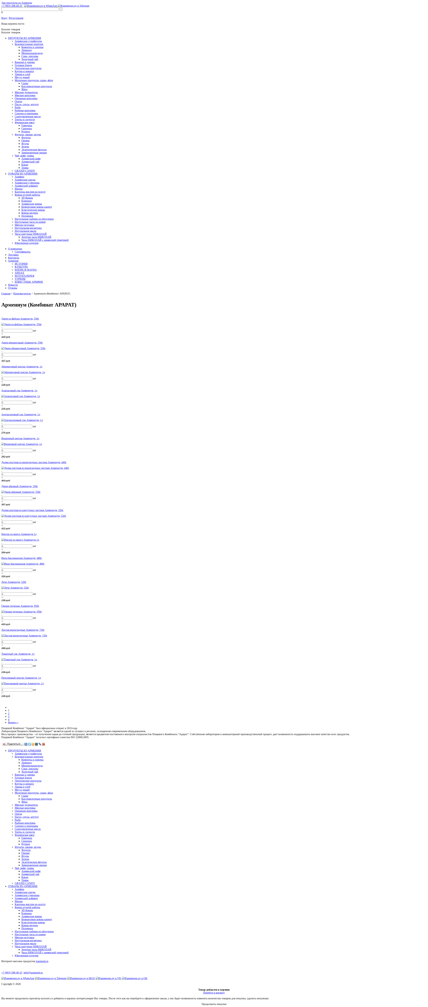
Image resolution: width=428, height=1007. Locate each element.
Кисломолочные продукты (36, 86)
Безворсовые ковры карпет (36, 206)
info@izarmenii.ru (33, 972)
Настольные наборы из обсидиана (34, 218)
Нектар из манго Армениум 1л (18, 534)
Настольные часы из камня (30, 221)
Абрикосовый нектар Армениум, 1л (21, 366)
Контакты (13, 257)
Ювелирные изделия (26, 243)
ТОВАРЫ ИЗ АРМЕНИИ (22, 173)
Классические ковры (33, 209)
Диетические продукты (28, 68)
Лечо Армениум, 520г (13, 582)
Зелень (25, 146)
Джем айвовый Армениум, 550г (19, 486)
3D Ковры (27, 197)
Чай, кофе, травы (24, 155)
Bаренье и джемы (25, 62)
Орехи (18, 101)
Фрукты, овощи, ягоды (28, 134)
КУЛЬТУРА (21, 266)
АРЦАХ (19, 272)
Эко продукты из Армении (16, 2)
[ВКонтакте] (26, 744)
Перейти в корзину (214, 992)
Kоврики (26, 200)
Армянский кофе (31, 158)
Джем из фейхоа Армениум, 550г (20, 318)
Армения (13, 260)
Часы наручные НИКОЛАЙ (31, 234)
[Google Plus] (43, 744)
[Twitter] (29, 744)
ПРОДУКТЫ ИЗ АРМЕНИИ (24, 38)
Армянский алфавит (26, 185)
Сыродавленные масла (28, 116)
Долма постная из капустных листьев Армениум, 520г (32, 510)
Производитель (22, 293)
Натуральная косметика (28, 228)
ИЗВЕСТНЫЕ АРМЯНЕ (29, 281)
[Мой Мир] (36, 744)
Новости (13, 284)
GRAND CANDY (25, 170)
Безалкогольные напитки (29, 44)
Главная (5, 293)
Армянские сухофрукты (28, 41)
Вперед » (13, 722)
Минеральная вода (32, 53)
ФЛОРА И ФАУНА (26, 269)
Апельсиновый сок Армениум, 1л (20, 414)
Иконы (19, 188)
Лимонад (26, 50)
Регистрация (16, 18)
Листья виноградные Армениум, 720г (23, 629)
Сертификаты (22, 251)
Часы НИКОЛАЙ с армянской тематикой (45, 240)
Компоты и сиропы (32, 47)
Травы (25, 167)
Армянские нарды (25, 179)
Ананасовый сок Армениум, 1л (19, 390)
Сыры (24, 83)
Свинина (26, 128)
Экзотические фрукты (34, 149)
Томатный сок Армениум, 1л (17, 653)
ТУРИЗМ (20, 278)
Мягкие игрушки (24, 224)
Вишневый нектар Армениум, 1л (20, 438)
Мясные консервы (25, 95)
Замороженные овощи (34, 152)
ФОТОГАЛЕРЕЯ (24, 275)
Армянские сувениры (27, 182)
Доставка (13, 254)
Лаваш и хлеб (22, 74)
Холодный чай (29, 59)
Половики (27, 215)
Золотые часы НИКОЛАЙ (36, 237)
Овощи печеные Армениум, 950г (20, 606)
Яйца (24, 89)
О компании (15, 248)
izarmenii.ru (42, 961)
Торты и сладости (25, 119)
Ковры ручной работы (27, 194)
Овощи (25, 140)
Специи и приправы (26, 113)
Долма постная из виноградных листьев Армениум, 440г (34, 462)
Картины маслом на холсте (30, 191)
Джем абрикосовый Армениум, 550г (22, 342)
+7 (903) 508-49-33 (11, 5)
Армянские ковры (31, 203)
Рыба (18, 107)
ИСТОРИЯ (21, 263)
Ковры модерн (29, 212)
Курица (25, 131)
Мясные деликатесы (26, 92)
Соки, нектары (29, 56)
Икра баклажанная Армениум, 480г (21, 558)
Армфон (19, 176)
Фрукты (26, 137)
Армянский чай (30, 161)
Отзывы (12, 287)
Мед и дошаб (22, 77)
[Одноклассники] (33, 744)
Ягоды (25, 143)
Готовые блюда (23, 65)
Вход (4, 18)
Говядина (26, 125)
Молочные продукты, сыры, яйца (34, 80)
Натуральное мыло (25, 231)
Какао (24, 164)
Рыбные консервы (25, 110)
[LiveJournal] (40, 744)
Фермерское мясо (24, 122)
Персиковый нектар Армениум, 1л (21, 677)
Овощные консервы (26, 98)
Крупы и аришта (24, 71)
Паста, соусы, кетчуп (27, 104)
